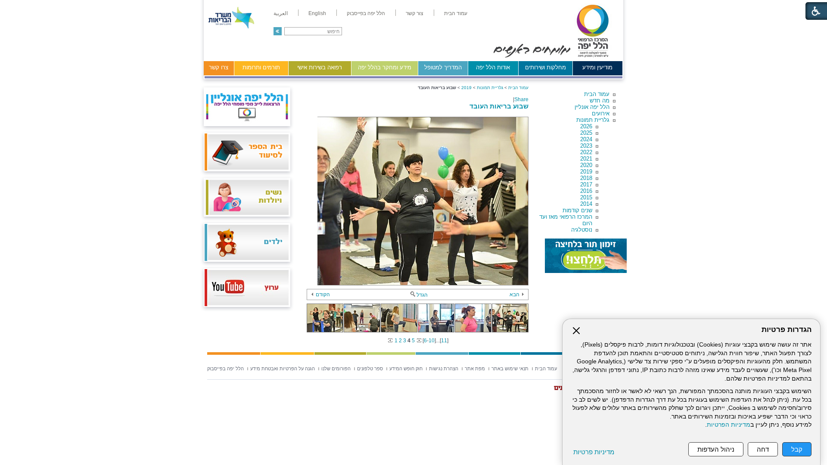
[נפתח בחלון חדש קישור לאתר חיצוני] (586, 256)
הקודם (323, 294)
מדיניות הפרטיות (728, 425)
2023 (586, 146)
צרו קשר (218, 67)
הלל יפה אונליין (592, 107)
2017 (586, 184)
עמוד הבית (596, 94)
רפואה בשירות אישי (319, 67)
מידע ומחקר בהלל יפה (384, 67)
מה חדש (599, 100)
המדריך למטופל (443, 67)
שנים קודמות (577, 210)
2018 (586, 178)
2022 (586, 152)
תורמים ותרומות (261, 67)
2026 (586, 126)
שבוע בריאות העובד (499, 106)
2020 (586, 165)
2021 (586, 158)
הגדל (422, 295)
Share (521, 99)
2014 (586, 204)
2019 (586, 171)
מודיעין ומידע (597, 67)
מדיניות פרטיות (593, 452)
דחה (763, 449)
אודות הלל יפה (493, 67)
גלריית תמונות (592, 120)
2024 (586, 139)
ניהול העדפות (715, 449)
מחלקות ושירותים (545, 67)
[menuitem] (455, 13)
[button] (278, 31)
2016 (586, 191)
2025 (586, 133)
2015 (586, 197)
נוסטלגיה (581, 229)
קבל (796, 449)
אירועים (600, 113)
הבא (514, 294)
